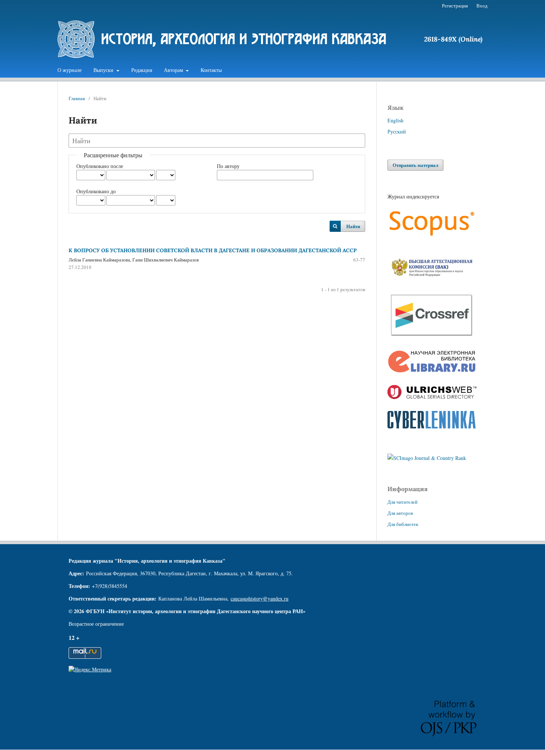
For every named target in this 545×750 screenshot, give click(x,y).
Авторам (174, 69)
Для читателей (402, 502)
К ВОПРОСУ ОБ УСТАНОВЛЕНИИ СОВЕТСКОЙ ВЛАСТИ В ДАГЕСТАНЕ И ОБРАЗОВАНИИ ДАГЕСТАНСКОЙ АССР (213, 250)
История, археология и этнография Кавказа (243, 38)
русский (396, 131)
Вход (482, 5)
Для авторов (400, 513)
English (395, 120)
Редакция (141, 69)
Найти (353, 226)
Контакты (211, 69)
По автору (228, 166)
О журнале (69, 69)
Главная (77, 98)
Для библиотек (402, 524)
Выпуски (104, 69)
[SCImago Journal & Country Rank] (426, 457)
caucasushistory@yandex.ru (259, 598)
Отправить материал (415, 164)
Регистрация (455, 5)
